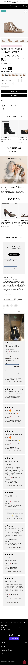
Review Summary (15, 63)
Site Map (22, 659)
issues (16, 305)
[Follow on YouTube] (19, 635)
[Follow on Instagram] (12, 635)
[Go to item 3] (16, 40)
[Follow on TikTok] (16, 635)
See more (14, 272)
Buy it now (14, 95)
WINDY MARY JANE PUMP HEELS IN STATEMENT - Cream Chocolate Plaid (9, 224)
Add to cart (14, 91)
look (7, 305)
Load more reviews (14, 610)
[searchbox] (8, 299)
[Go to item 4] (22, 40)
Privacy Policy (4, 659)
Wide (10, 68)
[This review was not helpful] (21, 382)
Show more (6, 309)
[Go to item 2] (10, 40)
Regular (4, 68)
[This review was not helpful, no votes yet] (21, 400)
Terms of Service (14, 659)
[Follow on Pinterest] (9, 635)
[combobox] (20, 311)
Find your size (23, 78)
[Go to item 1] (4, 40)
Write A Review (14, 254)
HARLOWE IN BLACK (6, 139)
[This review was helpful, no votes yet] (19, 382)
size (11, 305)
